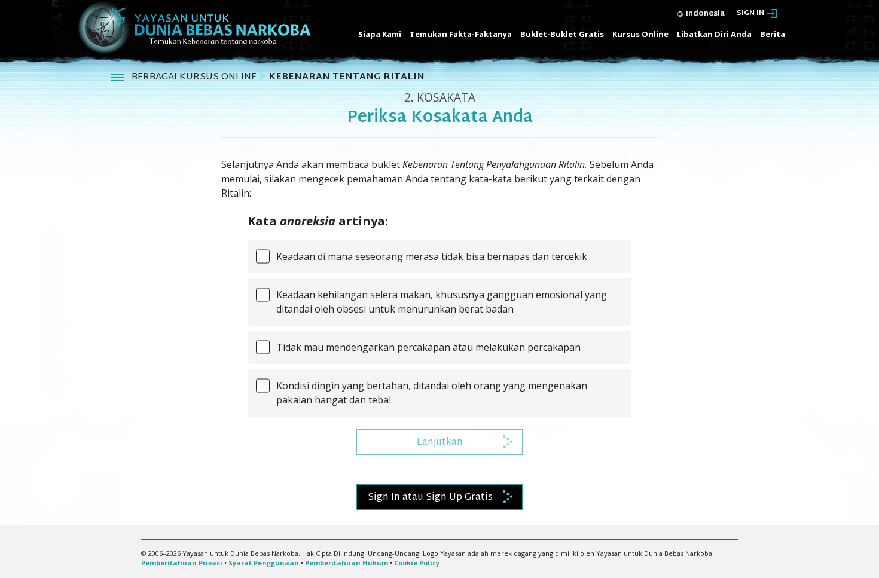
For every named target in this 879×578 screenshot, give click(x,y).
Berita (772, 34)
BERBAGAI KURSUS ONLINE (195, 77)
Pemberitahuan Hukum (346, 562)
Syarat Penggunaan (263, 562)
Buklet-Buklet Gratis (562, 34)
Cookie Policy (416, 562)
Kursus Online (640, 34)
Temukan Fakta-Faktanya (461, 34)
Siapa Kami (379, 34)
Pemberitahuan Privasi (181, 562)
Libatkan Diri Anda (714, 34)
